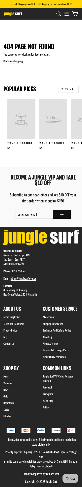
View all (69, 89)
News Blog (48, 401)
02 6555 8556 (19, 271)
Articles (47, 407)
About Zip (47, 337)
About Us (12, 309)
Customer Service (60, 309)
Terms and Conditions (13, 324)
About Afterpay (50, 344)
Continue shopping (13, 61)
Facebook (47, 387)
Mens (6, 376)
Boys (5, 390)
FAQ (5, 337)
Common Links (57, 368)
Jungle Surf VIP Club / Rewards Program (58, 378)
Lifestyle (7, 416)
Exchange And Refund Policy (57, 330)
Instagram (48, 394)
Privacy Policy (10, 330)
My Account (49, 317)
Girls (5, 396)
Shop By (11, 368)
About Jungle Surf (11, 317)
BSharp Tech (53, 473)
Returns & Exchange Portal (56, 350)
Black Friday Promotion (54, 357)
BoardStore (8, 403)
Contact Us (8, 344)
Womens (7, 383)
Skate (6, 409)
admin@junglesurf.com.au (23, 278)
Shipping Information (53, 324)
